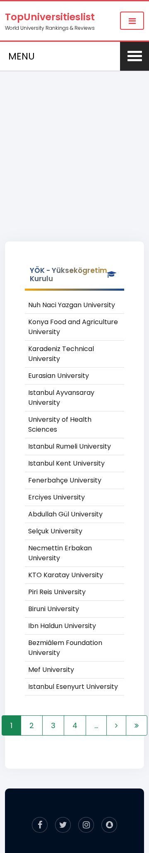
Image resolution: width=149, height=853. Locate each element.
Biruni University (53, 609)
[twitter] (62, 824)
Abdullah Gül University (65, 514)
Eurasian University (58, 375)
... (96, 725)
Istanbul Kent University (66, 463)
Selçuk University (55, 531)
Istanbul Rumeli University (69, 446)
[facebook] (39, 824)
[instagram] (86, 824)
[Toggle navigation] (132, 21)
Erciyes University (56, 497)
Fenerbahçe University (64, 480)
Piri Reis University (57, 592)
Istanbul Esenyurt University (73, 686)
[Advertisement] (74, 147)
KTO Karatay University (65, 575)
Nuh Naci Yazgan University (71, 305)
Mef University (51, 669)
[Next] (116, 725)
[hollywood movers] (109, 824)
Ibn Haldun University (62, 626)
